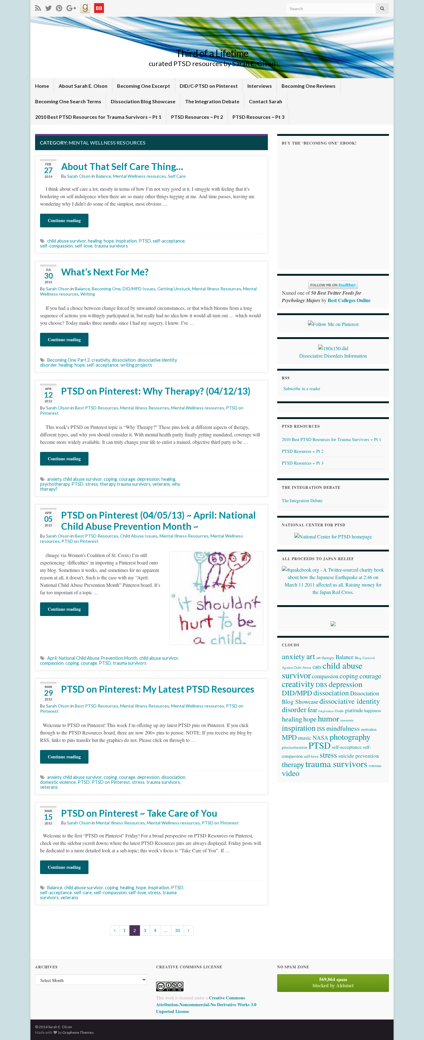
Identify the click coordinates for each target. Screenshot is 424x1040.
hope (109, 240)
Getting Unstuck (173, 288)
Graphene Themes (78, 1032)
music (304, 737)
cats (317, 666)
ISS (321, 728)
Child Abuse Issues (139, 535)
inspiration (126, 240)
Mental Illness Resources (216, 288)
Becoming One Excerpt (143, 86)
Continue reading (64, 220)
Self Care (177, 176)
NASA (320, 737)
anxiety (54, 479)
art (310, 656)
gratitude (354, 710)
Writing (87, 294)
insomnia (347, 720)
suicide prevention (358, 755)
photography (350, 736)
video (291, 773)
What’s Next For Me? (105, 271)
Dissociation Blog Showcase (143, 101)
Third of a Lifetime (212, 53)
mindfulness (343, 728)
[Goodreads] (85, 6)
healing (95, 240)
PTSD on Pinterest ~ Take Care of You (139, 813)
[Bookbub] (99, 6)
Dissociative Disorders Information (333, 355)
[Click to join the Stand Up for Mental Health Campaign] (333, 347)
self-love (83, 245)
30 (177, 930)
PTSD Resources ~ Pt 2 (197, 117)
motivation (369, 729)
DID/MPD (297, 692)
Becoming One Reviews (309, 86)
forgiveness (326, 711)
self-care (83, 892)
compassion (52, 663)
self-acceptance (169, 240)
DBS (321, 685)
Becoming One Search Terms (68, 101)
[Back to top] (410, 1026)
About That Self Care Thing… (122, 166)
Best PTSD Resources (96, 407)
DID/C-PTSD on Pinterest (209, 86)
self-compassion (56, 245)
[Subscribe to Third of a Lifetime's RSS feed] (38, 6)
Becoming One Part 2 (68, 360)
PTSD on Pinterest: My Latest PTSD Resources (157, 688)
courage (127, 479)
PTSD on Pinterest (79, 541)
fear (312, 709)
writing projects (136, 365)
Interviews (259, 86)
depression (148, 479)
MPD (289, 737)
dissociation (124, 360)
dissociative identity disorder (331, 705)
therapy (107, 484)
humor (328, 718)
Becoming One (106, 288)
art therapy (325, 657)
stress (91, 484)
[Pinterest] (59, 6)
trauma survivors (111, 245)
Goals (339, 710)
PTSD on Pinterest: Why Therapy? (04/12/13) (155, 390)
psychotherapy (55, 484)
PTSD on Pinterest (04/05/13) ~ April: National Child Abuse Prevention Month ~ (158, 520)
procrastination (294, 747)
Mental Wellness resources (139, 176)
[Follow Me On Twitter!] (48, 6)
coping (110, 479)
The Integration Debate (212, 101)
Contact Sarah (265, 101)
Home (42, 86)
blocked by (333, 982)
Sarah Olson (79, 176)
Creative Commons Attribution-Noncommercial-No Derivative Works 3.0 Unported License (206, 1004)
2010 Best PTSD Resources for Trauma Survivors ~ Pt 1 (98, 117)
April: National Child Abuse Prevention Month (92, 658)
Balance (103, 176)
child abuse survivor (66, 240)
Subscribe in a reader (301, 388)
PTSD (145, 240)
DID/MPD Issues (139, 288)
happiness (372, 710)
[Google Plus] (71, 6)
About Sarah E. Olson (83, 86)
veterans (161, 484)
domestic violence (58, 782)
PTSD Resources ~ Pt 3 (258, 117)
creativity (101, 360)
